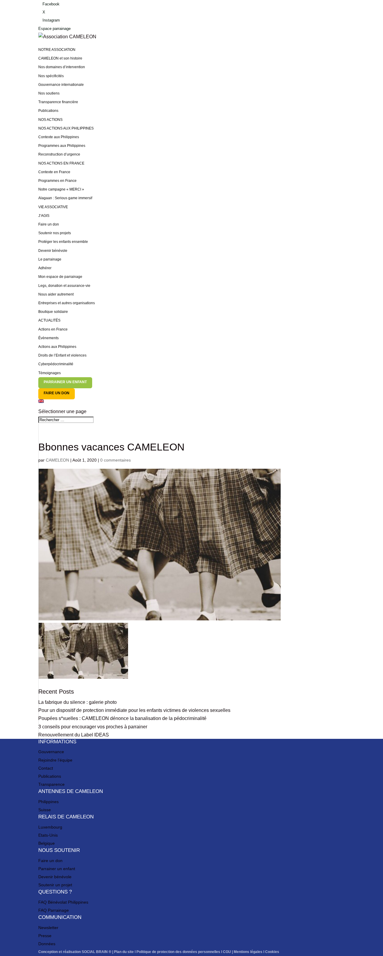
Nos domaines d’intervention (61, 67)
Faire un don (48, 224)
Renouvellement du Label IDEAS (73, 734)
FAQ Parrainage (53, 910)
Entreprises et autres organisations (66, 303)
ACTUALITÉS (49, 320)
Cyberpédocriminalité (55, 364)
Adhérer (44, 268)
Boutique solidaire (53, 312)
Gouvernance (51, 751)
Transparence (51, 784)
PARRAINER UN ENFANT (65, 382)
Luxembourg (50, 827)
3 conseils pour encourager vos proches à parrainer (92, 726)
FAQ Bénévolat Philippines (63, 902)
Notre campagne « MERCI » (61, 189)
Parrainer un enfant (56, 868)
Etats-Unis (48, 835)
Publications (48, 111)
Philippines (48, 801)
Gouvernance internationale (61, 85)
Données (46, 943)
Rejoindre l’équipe (55, 760)
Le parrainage (49, 259)
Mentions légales (248, 952)
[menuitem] (191, 403)
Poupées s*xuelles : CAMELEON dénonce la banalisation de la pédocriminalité (122, 718)
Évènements (48, 338)
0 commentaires (115, 460)
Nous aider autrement (56, 294)
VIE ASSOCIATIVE (53, 207)
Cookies (272, 952)
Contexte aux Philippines (58, 137)
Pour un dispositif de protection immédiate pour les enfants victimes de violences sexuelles (134, 710)
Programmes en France (57, 181)
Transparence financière (58, 102)
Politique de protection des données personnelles (178, 952)
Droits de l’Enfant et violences (62, 355)
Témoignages (49, 373)
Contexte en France (54, 172)
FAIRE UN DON (56, 393)
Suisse (44, 809)
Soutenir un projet (55, 884)
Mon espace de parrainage (60, 277)
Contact (45, 768)
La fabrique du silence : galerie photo (77, 702)
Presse (44, 935)
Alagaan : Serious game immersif (65, 198)
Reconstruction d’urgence (59, 154)
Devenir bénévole (52, 251)
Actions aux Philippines (57, 347)
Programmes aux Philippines (61, 146)
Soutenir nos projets (54, 233)
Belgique (46, 843)
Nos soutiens (49, 93)
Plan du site (124, 952)
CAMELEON (57, 460)
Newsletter (48, 927)
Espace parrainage (54, 28)
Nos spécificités (51, 76)
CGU (227, 952)
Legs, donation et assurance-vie (64, 286)
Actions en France (53, 329)
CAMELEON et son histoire (60, 58)
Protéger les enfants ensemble (63, 242)
